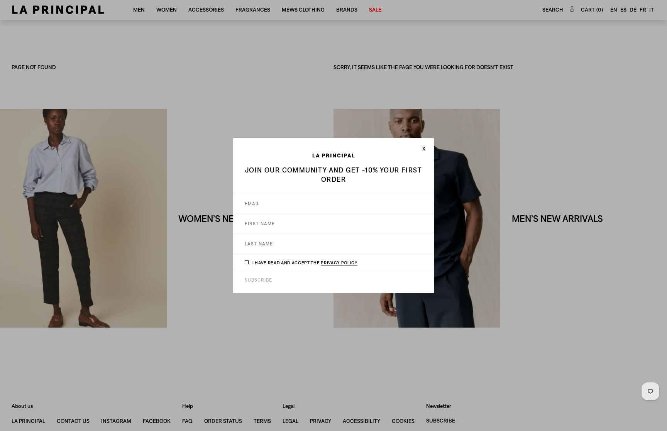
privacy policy (339, 262)
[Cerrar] (424, 148)
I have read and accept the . (305, 262)
